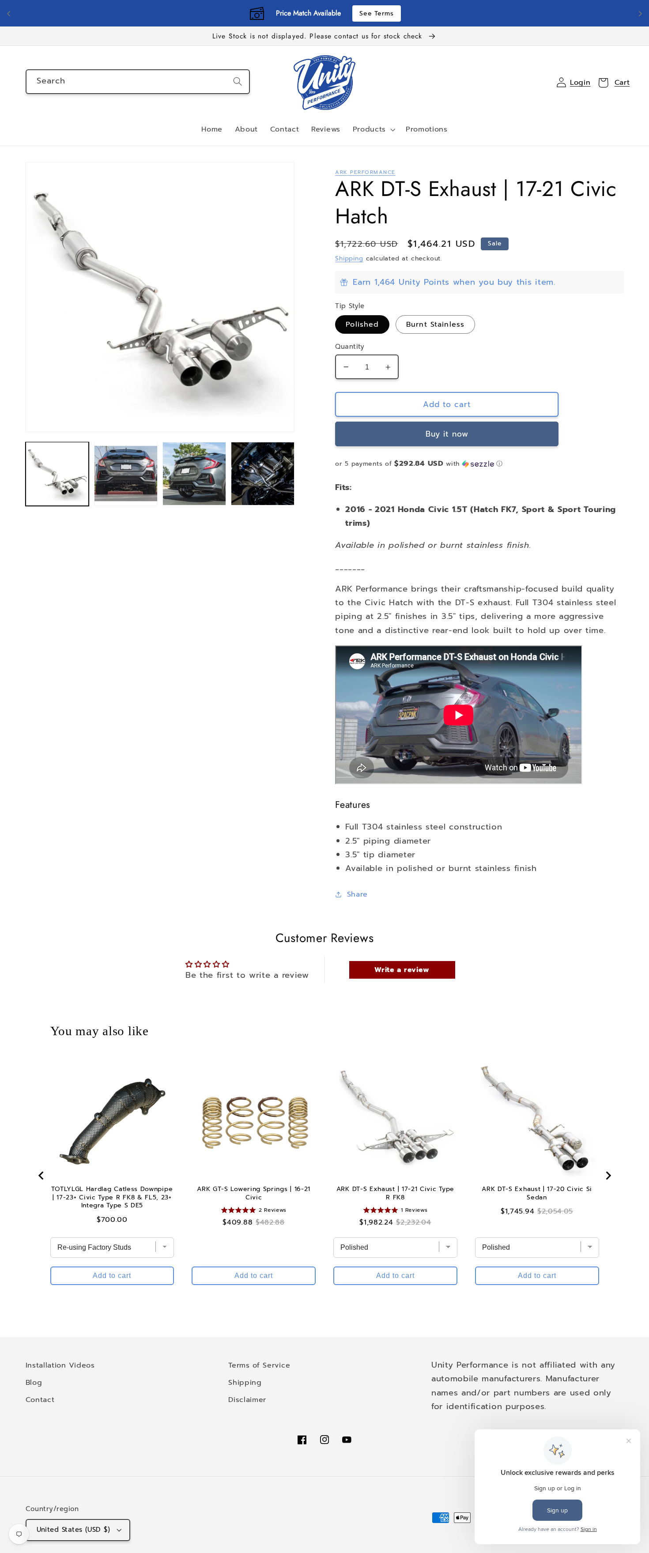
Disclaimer (247, 1399)
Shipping (349, 258)
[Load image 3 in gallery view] (194, 473)
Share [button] (357, 894)
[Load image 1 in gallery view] (57, 473)
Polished (362, 324)
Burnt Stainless (435, 324)
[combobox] (137, 81)
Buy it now (447, 434)
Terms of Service (259, 1365)
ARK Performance (365, 172)
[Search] (237, 81)
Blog (34, 1382)
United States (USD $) (73, 1529)
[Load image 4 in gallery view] (262, 473)
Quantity (350, 346)
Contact (40, 1399)
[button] (373, 129)
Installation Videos (60, 1365)
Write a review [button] (402, 970)
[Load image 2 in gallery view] (126, 473)
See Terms (376, 13)
